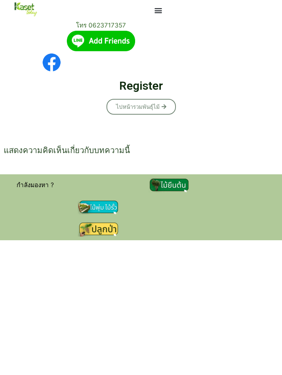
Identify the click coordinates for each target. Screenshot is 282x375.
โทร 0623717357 (101, 25)
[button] (158, 10)
